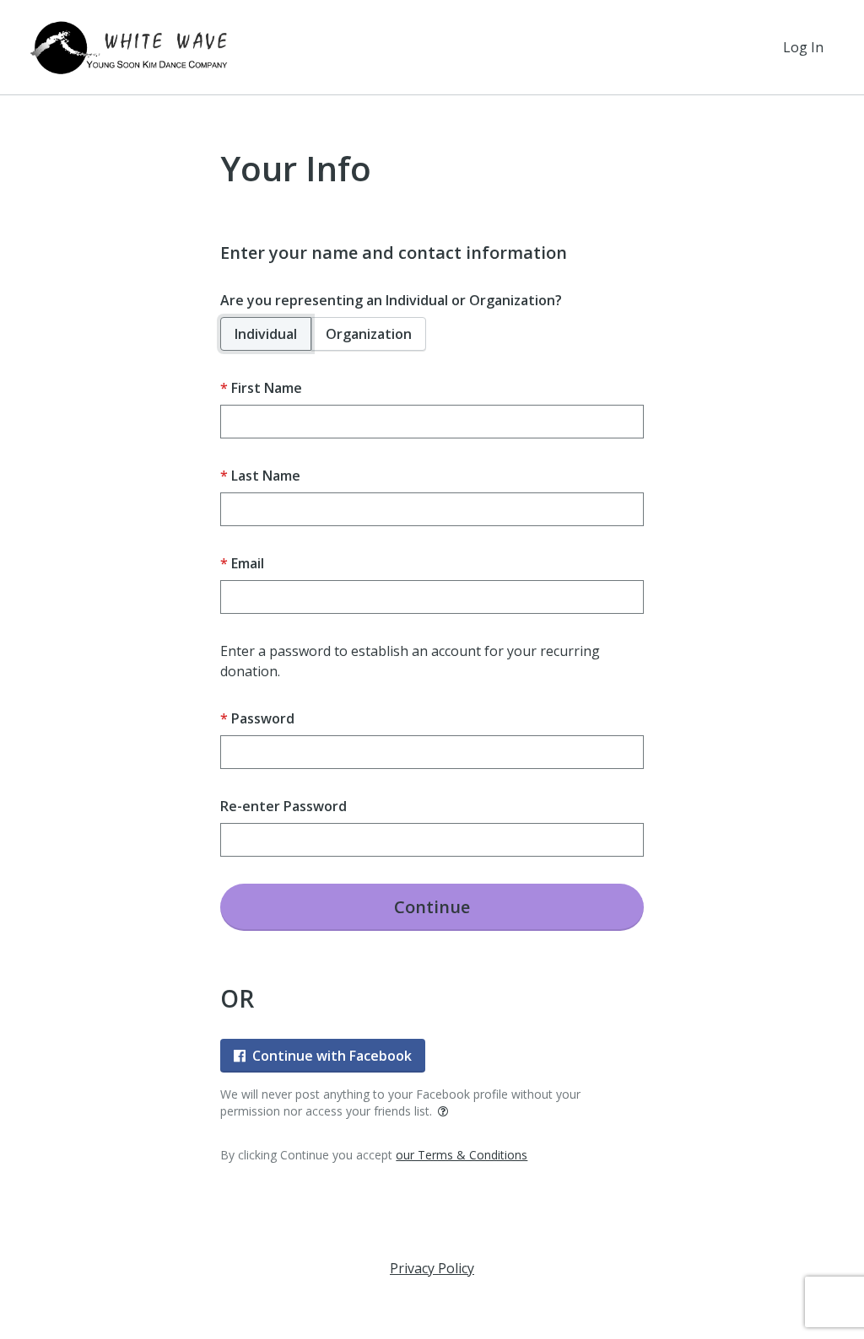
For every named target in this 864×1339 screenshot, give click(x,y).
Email (247, 563)
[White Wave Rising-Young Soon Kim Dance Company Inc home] (129, 47)
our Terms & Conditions (461, 1155)
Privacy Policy (432, 1268)
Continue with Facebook (332, 1055)
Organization (369, 334)
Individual (266, 334)
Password (262, 718)
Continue (432, 906)
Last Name (265, 475)
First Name (266, 388)
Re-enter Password (283, 806)
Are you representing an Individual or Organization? (391, 300)
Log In (803, 47)
